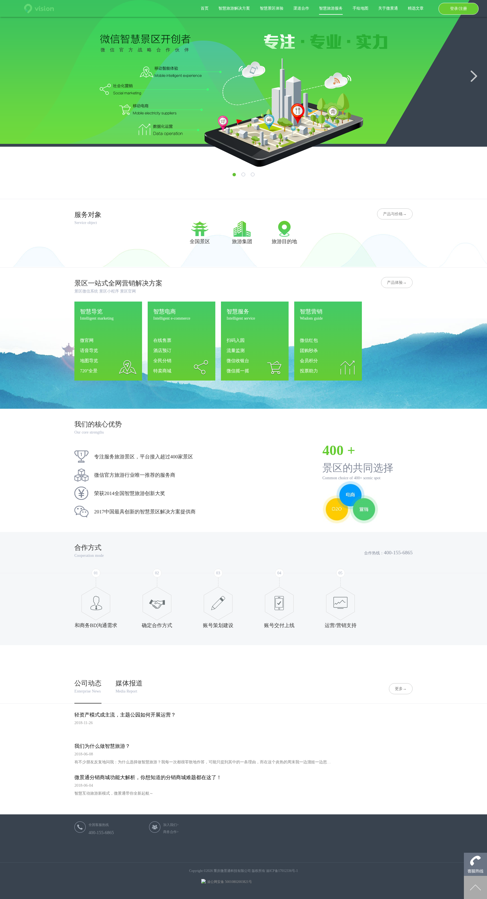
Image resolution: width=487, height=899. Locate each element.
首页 (205, 8)
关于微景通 (388, 8)
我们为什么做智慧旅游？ (102, 746)
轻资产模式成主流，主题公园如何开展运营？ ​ (125, 715)
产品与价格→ (395, 214)
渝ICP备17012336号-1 (282, 871)
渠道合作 (301, 8)
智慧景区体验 (272, 8)
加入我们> (171, 825)
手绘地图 (360, 8)
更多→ (401, 689)
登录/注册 (458, 8)
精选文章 (416, 8)
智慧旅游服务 (331, 8)
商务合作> (171, 832)
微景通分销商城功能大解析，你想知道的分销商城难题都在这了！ (148, 777)
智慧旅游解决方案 (234, 8)
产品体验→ (397, 282)
